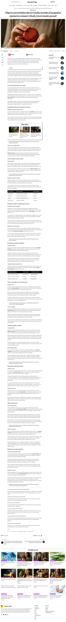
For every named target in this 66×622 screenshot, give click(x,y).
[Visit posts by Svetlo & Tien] (1, 50)
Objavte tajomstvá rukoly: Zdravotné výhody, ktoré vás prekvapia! (13, 135)
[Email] (57, 51)
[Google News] (53, 2)
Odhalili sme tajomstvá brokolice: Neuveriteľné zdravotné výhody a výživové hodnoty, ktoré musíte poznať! (24, 564)
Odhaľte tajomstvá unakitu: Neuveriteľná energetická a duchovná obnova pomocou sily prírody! (24, 580)
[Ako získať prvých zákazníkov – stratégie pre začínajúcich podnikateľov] (62, 78)
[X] (50, 2)
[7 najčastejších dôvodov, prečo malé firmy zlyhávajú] (62, 58)
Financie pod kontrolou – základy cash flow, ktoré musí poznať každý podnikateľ (54, 83)
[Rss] (54, 2)
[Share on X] (55, 51)
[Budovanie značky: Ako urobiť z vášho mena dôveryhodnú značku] (62, 73)
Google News (30, 54)
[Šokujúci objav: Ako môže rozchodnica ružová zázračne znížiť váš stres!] (41, 556)
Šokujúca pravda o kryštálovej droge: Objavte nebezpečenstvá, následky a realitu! (36, 135)
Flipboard (12, 54)
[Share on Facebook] (54, 51)
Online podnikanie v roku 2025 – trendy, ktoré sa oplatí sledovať (54, 63)
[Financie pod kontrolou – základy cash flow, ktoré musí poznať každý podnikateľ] (62, 83)
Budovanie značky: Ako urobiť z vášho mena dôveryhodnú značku (54, 73)
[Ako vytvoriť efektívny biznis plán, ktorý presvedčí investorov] (62, 68)
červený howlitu (14, 531)
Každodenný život (10, 577)
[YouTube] (52, 2)
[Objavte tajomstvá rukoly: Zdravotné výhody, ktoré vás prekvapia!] (14, 130)
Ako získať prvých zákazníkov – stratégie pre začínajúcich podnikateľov (53, 78)
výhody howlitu (31, 531)
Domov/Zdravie (20, 8)
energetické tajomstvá (23, 531)
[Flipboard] (9, 55)
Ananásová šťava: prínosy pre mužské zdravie (8, 579)
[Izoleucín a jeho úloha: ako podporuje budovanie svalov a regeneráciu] (57, 589)
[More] (60, 51)
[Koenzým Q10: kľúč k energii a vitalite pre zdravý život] (8, 556)
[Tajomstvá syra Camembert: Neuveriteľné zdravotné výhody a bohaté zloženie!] (41, 573)
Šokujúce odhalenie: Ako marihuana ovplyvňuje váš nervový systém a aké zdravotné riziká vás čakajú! (7, 597)
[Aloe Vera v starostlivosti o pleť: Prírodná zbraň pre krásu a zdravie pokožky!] (57, 556)
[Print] (58, 51)
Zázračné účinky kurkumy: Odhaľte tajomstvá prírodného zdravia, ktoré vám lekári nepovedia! (57, 580)
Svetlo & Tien (16, 8)
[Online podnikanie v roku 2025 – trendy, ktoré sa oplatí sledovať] (62, 63)
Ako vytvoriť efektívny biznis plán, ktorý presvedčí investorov (54, 68)
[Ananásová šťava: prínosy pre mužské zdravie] (8, 573)
